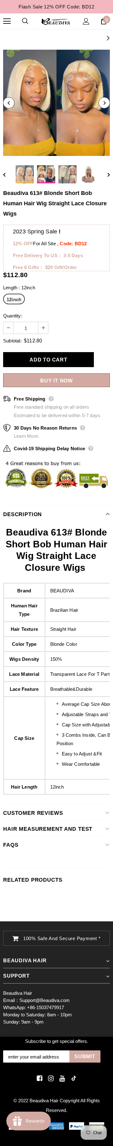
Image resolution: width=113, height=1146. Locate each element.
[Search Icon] (31, 21)
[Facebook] (38, 1078)
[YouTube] (61, 1078)
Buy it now (56, 380)
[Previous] (8, 102)
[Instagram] (50, 1078)
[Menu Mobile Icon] (7, 21)
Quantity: (12, 315)
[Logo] (56, 21)
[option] (56, 103)
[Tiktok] (72, 1078)
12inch (14, 299)
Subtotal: (12, 340)
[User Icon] (86, 21)
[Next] (104, 102)
